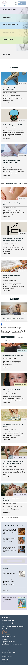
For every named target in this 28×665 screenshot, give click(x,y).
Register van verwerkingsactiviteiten (12, 644)
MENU (22, 3)
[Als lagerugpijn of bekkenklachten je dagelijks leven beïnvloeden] (14, 463)
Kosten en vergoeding (8, 624)
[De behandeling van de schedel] (14, 125)
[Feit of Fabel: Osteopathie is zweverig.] (14, 277)
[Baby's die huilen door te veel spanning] (14, 389)
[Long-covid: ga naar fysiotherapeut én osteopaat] (14, 319)
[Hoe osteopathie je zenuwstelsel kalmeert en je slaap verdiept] (14, 239)
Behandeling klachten (8, 620)
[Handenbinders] (10, 573)
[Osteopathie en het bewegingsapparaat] (14, 89)
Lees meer (6, 602)
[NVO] (4, 3)
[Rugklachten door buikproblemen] (14, 355)
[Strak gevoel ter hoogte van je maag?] (10, 549)
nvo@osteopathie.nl (7, 656)
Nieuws (13, 61)
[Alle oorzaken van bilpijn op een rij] (10, 539)
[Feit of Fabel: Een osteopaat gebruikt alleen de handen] (14, 161)
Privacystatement (6, 643)
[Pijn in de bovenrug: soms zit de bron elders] (14, 499)
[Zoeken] (16, 3)
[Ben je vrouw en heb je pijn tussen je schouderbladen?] (10, 531)
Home (10, 61)
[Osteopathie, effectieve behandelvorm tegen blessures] (10, 582)
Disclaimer (5, 639)
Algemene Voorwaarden (8, 641)
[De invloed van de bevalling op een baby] (14, 203)
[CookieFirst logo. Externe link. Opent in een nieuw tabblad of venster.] (1, 324)
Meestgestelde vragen (8, 622)
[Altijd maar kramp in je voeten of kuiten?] (14, 426)
